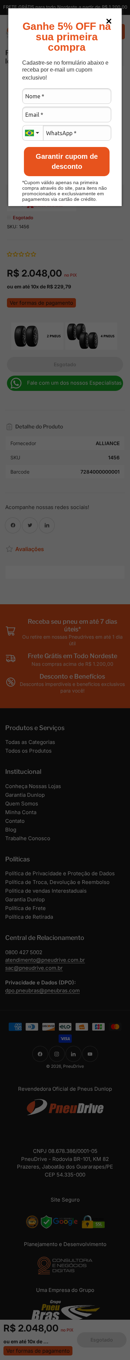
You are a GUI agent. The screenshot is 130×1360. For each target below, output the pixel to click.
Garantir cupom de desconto (67, 161)
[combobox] (32, 133)
